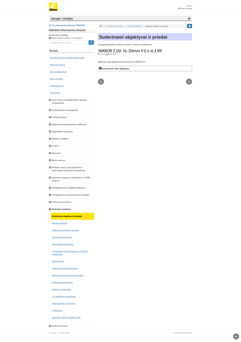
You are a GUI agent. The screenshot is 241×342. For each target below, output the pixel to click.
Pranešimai (55, 92)
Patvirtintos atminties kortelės (65, 268)
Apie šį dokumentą (58, 71)
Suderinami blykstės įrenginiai (65, 230)
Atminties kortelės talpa (62, 282)
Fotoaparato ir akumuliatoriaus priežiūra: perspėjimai (70, 253)
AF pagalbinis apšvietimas (64, 296)
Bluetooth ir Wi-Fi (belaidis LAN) (66, 317)
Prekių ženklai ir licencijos (63, 303)
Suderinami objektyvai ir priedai (67, 216)
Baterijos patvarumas (61, 289)
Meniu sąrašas (56, 78)
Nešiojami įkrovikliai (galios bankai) (68, 275)
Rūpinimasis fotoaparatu (63, 244)
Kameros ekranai (59, 223)
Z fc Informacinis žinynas (114, 26)
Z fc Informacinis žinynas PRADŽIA (68, 25)
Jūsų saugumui (57, 85)
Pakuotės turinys (57, 64)
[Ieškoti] (91, 42)
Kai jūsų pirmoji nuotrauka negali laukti (67, 57)
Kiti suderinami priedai (62, 237)
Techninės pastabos (134, 26)
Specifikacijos (58, 261)
